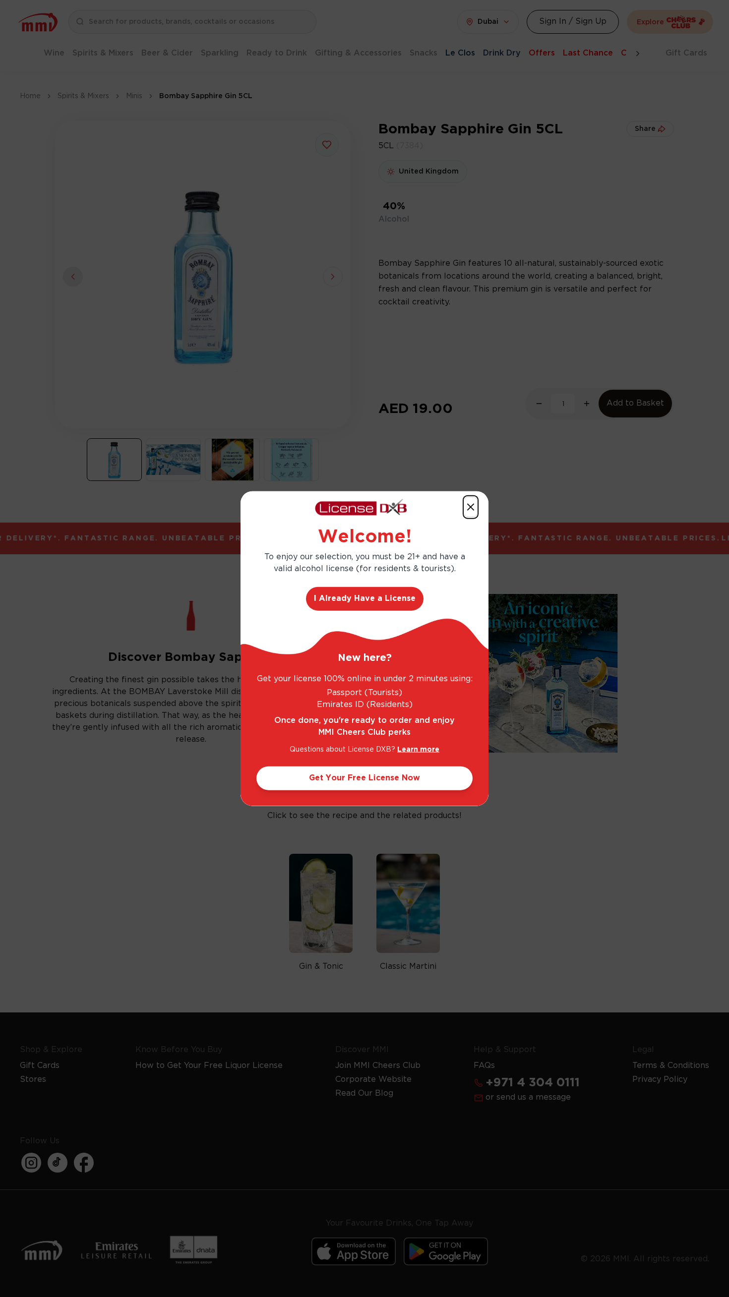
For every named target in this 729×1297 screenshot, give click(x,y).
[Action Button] (471, 507)
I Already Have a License (365, 598)
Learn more (418, 749)
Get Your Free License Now (364, 777)
